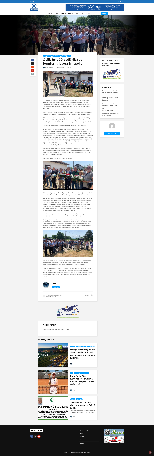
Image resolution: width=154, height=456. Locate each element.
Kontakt (32, 1)
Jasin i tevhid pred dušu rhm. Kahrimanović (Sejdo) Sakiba (82, 405)
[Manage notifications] (150, 452)
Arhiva (81, 433)
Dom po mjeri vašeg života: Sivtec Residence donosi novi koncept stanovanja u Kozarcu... (82, 353)
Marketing (85, 346)
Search (104, 13)
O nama (82, 443)
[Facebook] (31, 436)
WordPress (87, 452)
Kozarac (49, 55)
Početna (50, 13)
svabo (46, 67)
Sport (87, 372)
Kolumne (63, 13)
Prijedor (64, 55)
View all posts (56, 287)
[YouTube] (39, 436)
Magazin (70, 13)
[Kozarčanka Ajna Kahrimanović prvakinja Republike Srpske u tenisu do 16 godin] (53, 381)
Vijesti (56, 13)
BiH (44, 55)
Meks (78, 452)
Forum (77, 13)
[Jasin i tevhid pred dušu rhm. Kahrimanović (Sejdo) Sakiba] (53, 408)
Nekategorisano (56, 55)
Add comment (61, 67)
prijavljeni (51, 329)
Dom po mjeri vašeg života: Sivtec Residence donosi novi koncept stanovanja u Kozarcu (111, 92)
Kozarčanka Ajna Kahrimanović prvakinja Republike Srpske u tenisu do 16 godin (111, 99)
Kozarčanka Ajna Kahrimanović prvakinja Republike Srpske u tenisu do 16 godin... (82, 380)
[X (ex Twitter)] (35, 436)
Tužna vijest (79, 399)
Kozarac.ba (79, 346)
